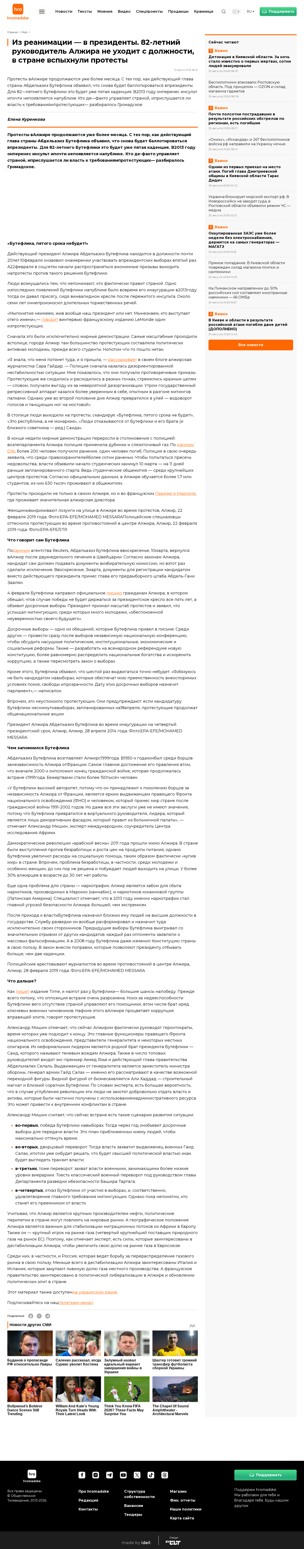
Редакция (88, 1500)
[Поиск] (223, 11)
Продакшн (178, 11)
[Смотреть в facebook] (82, 1475)
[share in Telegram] (47, 1316)
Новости (63, 11)
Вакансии (133, 1506)
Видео (124, 11)
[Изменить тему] (236, 11)
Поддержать (281, 11)
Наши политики (185, 1509)
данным (21, 550)
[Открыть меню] (41, 11)
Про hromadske (94, 1491)
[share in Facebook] (30, 1316)
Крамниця (203, 11)
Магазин (178, 1491)
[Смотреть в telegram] (109, 1475)
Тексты (85, 11)
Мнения (104, 11)
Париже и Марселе (175, 493)
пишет (22, 991)
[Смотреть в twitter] (137, 1475)
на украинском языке (95, 1292)
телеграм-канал (76, 1302)
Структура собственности (139, 1494)
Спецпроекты (149, 11)
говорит (49, 319)
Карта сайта (182, 1518)
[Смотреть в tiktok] (151, 1475)
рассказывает (122, 359)
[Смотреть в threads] (164, 1475)
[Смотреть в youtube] (123, 1475)
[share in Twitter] (39, 1316)
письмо (114, 593)
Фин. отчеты (182, 1500)
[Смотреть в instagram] (95, 1475)
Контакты (88, 1509)
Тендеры (133, 1514)
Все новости (250, 345)
